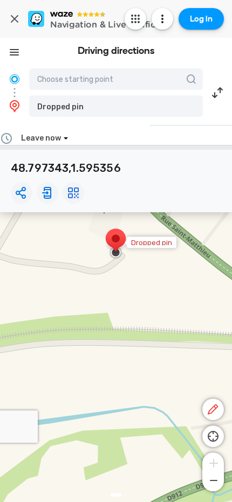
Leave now (41, 138)
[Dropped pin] (116, 244)
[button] (116, 106)
